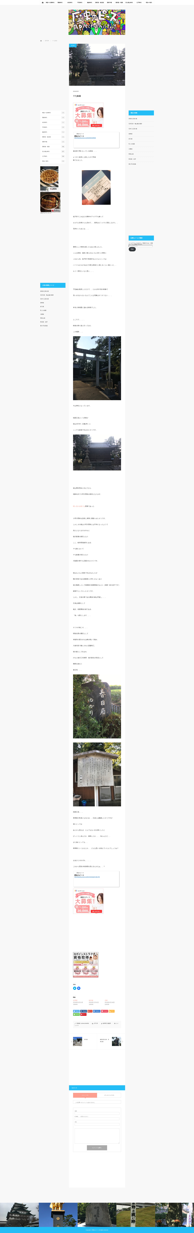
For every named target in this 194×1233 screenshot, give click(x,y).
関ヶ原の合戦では (79, 506)
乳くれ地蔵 (43, 310)
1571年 (73, 45)
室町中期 (109, 2)
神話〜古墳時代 (50, 2)
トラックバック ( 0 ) (109, 1095)
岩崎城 (42, 302)
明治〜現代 (149, 2)
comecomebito (85, 1023)
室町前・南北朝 (99, 2)
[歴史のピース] (97, 34)
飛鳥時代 (60, 2)
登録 (132, 249)
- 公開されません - (82, 1116)
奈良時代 (69, 2)
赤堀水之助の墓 (44, 291)
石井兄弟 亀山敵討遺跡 (47, 295)
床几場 (42, 306)
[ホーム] (42, 2)
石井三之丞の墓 (44, 299)
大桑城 (42, 314)
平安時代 (79, 2)
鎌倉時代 (89, 2)
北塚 (106, 1000)
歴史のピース (95, 1230)
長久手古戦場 (43, 325)
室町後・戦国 (119, 2)
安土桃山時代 (129, 2)
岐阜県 (105, 1023)
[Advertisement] (83, 1067)
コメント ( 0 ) (85, 1095)
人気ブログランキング (45, 213)
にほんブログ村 (44, 191)
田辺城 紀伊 (44, 322)
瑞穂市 (109, 1023)
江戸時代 (139, 2)
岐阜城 (91, 1000)
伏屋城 (76, 1000)
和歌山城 (42, 318)
